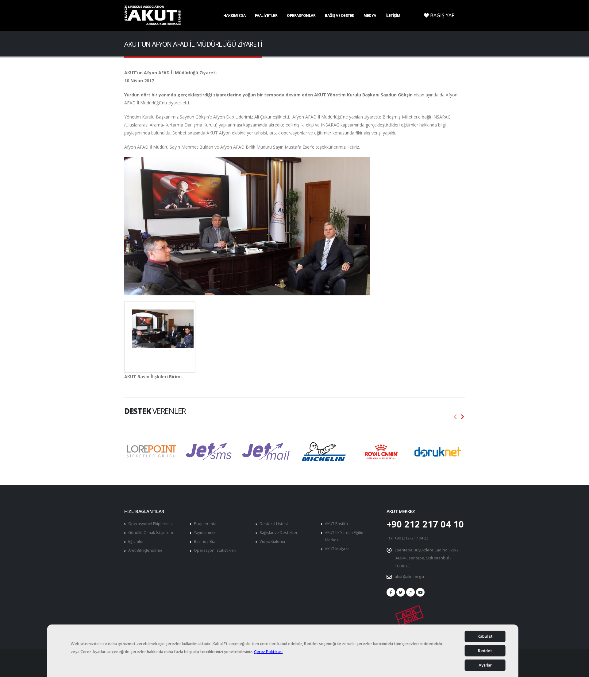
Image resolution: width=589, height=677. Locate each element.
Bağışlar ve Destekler (279, 532)
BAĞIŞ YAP (442, 15)
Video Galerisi (272, 541)
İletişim (393, 15)
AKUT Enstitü (336, 523)
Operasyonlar (301, 15)
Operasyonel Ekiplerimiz (150, 523)
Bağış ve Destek (339, 15)
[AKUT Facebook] (391, 592)
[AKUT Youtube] (420, 592)
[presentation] (455, 417)
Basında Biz (204, 541)
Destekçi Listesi (274, 523)
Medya (370, 15)
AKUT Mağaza (337, 548)
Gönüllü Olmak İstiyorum (150, 532)
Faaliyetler (266, 15)
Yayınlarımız (204, 532)
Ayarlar (485, 665)
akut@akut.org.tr (410, 576)
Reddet (485, 650)
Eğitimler (136, 541)
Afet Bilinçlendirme (145, 550)
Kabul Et (485, 636)
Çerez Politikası (268, 651)
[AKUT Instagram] (410, 592)
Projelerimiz (205, 523)
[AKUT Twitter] (400, 592)
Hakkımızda (234, 15)
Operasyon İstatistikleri (215, 550)
